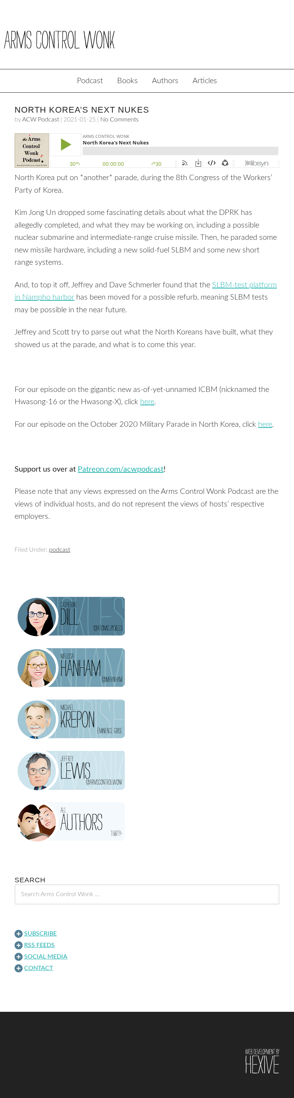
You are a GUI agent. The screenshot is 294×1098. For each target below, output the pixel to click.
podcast (59, 550)
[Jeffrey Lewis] (147, 771)
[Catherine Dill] (147, 617)
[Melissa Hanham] (147, 668)
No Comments (119, 119)
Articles (205, 81)
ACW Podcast (40, 119)
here (147, 402)
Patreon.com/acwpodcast (120, 469)
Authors (165, 81)
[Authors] (147, 822)
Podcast (90, 81)
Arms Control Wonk (147, 40)
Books (127, 81)
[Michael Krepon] (147, 719)
